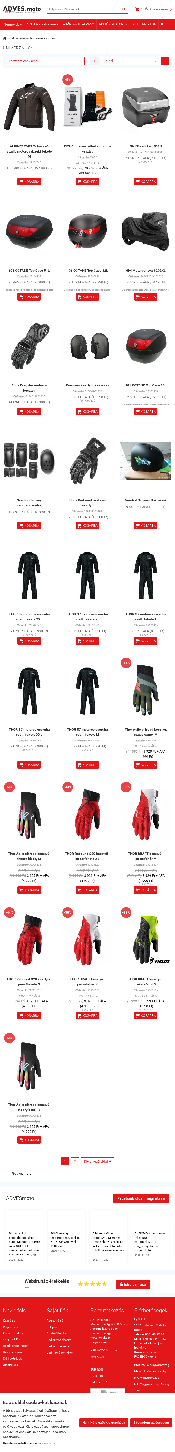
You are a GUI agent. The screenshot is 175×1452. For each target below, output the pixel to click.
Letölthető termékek (60, 1352)
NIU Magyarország (146, 1377)
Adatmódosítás (57, 1333)
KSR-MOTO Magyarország (151, 1365)
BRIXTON (149, 24)
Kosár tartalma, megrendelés (13, 1336)
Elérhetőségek (12, 1358)
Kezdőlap (9, 1320)
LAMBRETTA (98, 1382)
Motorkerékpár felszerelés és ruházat (34, 38)
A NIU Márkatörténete (42, 24)
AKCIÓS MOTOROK (113, 24)
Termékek (13, 24)
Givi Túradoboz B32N (146, 146)
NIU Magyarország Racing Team (151, 1387)
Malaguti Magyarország (150, 1371)
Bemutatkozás (12, 1352)
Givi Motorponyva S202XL (146, 270)
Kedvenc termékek (59, 1346)
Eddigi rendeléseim (59, 1339)
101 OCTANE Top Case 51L (29, 270)
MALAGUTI (97, 1356)
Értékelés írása (133, 1284)
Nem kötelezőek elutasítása (103, 1422)
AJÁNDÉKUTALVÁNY (78, 24)
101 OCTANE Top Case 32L (87, 270)
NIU (135, 24)
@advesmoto (21, 1173)
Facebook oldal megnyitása (141, 1198)
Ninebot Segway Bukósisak (146, 500)
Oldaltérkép (10, 1365)
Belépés (52, 1327)
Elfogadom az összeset (151, 1422)
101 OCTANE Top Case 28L (145, 385)
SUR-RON (96, 1369)
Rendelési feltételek (15, 1345)
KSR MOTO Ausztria (103, 1350)
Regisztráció (11, 1327)
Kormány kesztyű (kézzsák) (87, 385)
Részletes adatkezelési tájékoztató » (30, 1443)
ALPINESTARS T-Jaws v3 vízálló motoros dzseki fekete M (29, 151)
